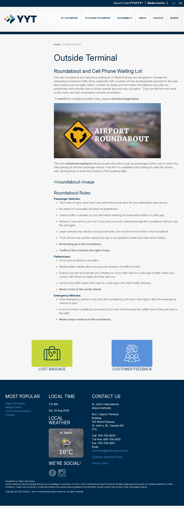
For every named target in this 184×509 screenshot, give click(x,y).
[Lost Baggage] (52, 353)
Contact (158, 18)
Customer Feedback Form (107, 456)
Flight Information (15, 403)
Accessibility (125, 18)
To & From (98, 18)
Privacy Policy (100, 463)
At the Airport (69, 18)
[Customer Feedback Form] (132, 353)
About (143, 18)
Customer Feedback (132, 369)
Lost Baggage (52, 369)
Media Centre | (158, 2)
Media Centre (13, 407)
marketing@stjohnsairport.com (110, 450)
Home (57, 44)
